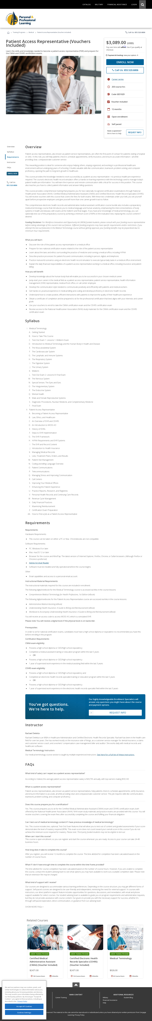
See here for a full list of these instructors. (116, 754)
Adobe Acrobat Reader (39, 563)
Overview (10, 146)
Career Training (61, 997)
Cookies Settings (24, 1012)
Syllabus (10, 152)
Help (104, 1003)
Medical (31, 32)
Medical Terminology (121, 958)
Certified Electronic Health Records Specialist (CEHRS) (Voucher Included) (84, 961)
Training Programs (19, 32)
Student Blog (128, 997)
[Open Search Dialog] (142, 4)
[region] (24, 1000)
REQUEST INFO (134, 132)
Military (105, 997)
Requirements (13, 157)
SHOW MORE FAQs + (34, 906)
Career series (118, 79)
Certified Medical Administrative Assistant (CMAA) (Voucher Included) (43, 961)
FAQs (9, 167)
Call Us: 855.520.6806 (135, 32)
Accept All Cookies (24, 1006)
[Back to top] (76, 994)
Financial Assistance (110, 1000)
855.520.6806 (12, 185)
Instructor (11, 162)
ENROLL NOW (125, 62)
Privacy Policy (79, 1015)
